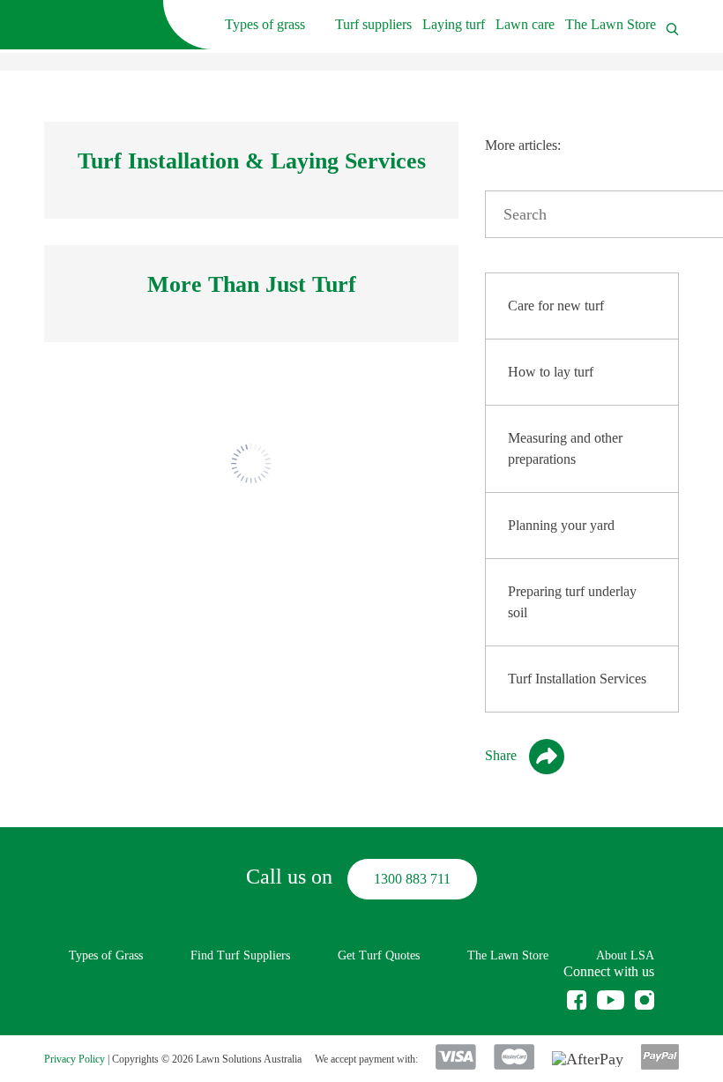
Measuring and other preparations (565, 448)
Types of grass (267, 24)
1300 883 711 (412, 878)
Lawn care (525, 24)
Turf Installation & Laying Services (252, 161)
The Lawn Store (610, 24)
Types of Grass (106, 956)
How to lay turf (550, 371)
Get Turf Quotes (379, 956)
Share (502, 755)
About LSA (625, 956)
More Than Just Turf (251, 284)
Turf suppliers (373, 24)
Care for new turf (556, 305)
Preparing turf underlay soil (572, 602)
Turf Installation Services (577, 678)
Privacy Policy (74, 1059)
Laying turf (453, 24)
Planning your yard (561, 525)
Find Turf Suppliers (240, 956)
